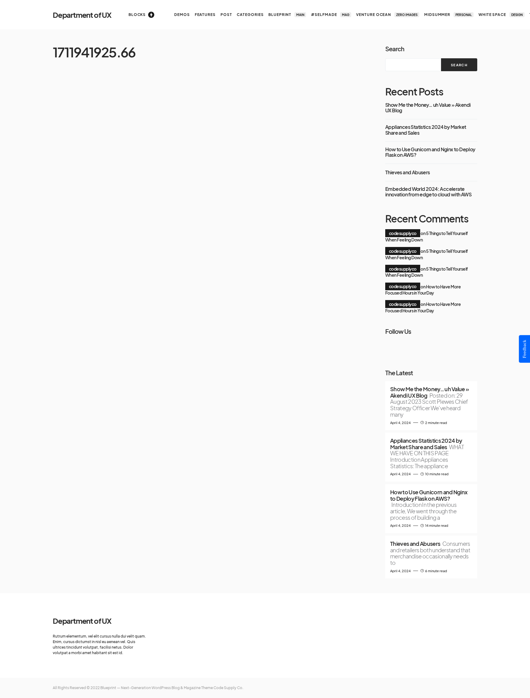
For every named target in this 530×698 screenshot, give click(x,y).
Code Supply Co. (228, 687)
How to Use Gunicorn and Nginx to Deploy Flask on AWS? (430, 152)
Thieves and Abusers (407, 172)
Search (394, 48)
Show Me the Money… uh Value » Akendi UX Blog (427, 108)
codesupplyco (403, 233)
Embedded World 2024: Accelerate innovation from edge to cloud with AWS (428, 192)
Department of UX (82, 14)
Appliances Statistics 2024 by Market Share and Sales (425, 130)
